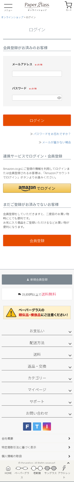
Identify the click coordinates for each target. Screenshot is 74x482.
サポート (37, 401)
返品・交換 (37, 366)
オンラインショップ (12, 17)
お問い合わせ (37, 413)
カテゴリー (37, 377)
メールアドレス (26, 64)
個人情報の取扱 (12, 456)
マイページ (37, 389)
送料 (37, 354)
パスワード (23, 88)
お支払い (37, 330)
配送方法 (37, 342)
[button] (37, 188)
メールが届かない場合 (56, 142)
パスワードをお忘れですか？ (52, 134)
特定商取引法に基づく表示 (19, 447)
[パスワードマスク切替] (59, 97)
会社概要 (7, 438)
